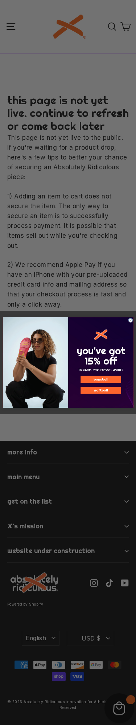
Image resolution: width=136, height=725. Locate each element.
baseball (100, 379)
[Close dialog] (130, 320)
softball (101, 390)
